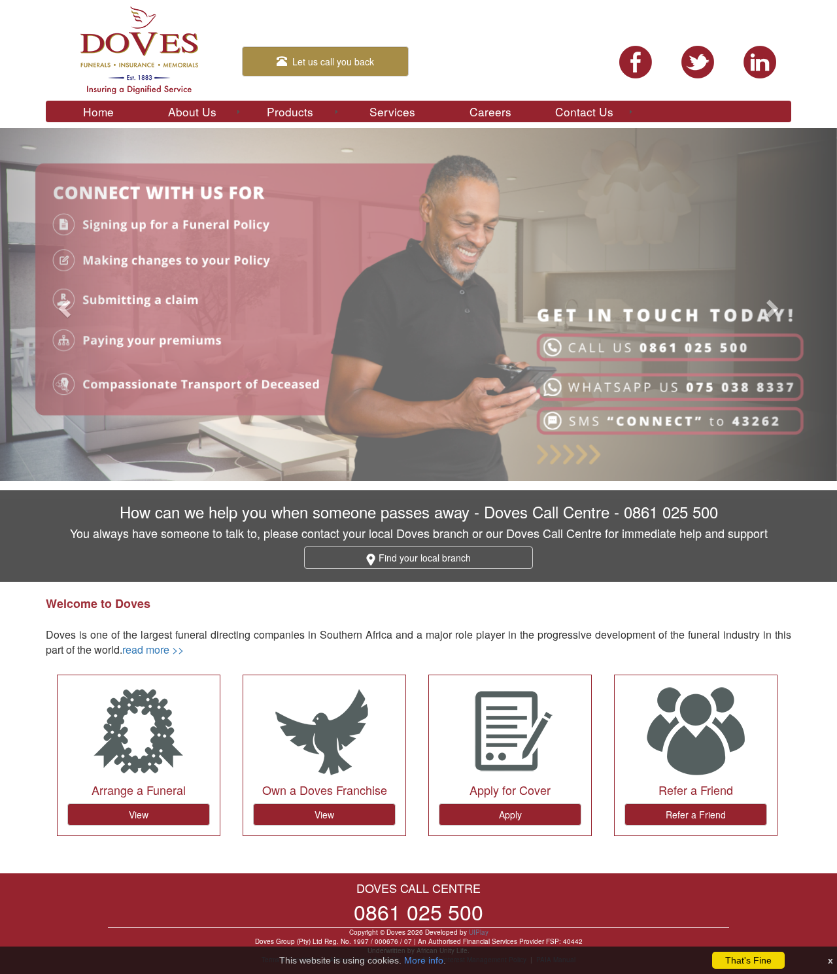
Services (392, 112)
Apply (510, 814)
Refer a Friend (696, 814)
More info (423, 960)
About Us (192, 112)
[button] (63, 304)
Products (290, 112)
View (138, 814)
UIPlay (478, 932)
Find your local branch (423, 557)
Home (98, 112)
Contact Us (584, 112)
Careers (490, 112)
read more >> (153, 649)
